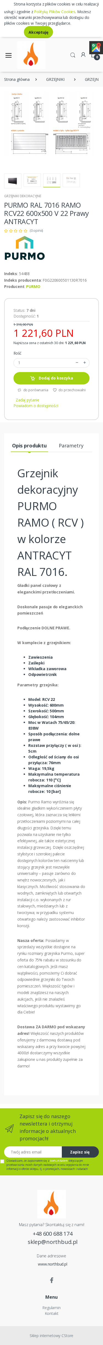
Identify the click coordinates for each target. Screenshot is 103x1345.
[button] (73, 54)
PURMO (33, 286)
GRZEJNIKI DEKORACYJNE (22, 196)
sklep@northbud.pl (53, 1242)
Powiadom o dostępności (35, 405)
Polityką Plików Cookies (54, 11)
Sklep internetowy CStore (52, 1335)
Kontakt (52, 1313)
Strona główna (17, 79)
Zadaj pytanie (27, 399)
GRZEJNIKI (55, 79)
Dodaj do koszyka (55, 378)
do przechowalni (72, 389)
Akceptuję (38, 32)
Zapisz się (80, 1152)
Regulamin (51, 1307)
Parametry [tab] (71, 445)
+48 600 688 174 (53, 1233)
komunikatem (59, 1161)
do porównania (35, 389)
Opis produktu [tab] (29, 445)
